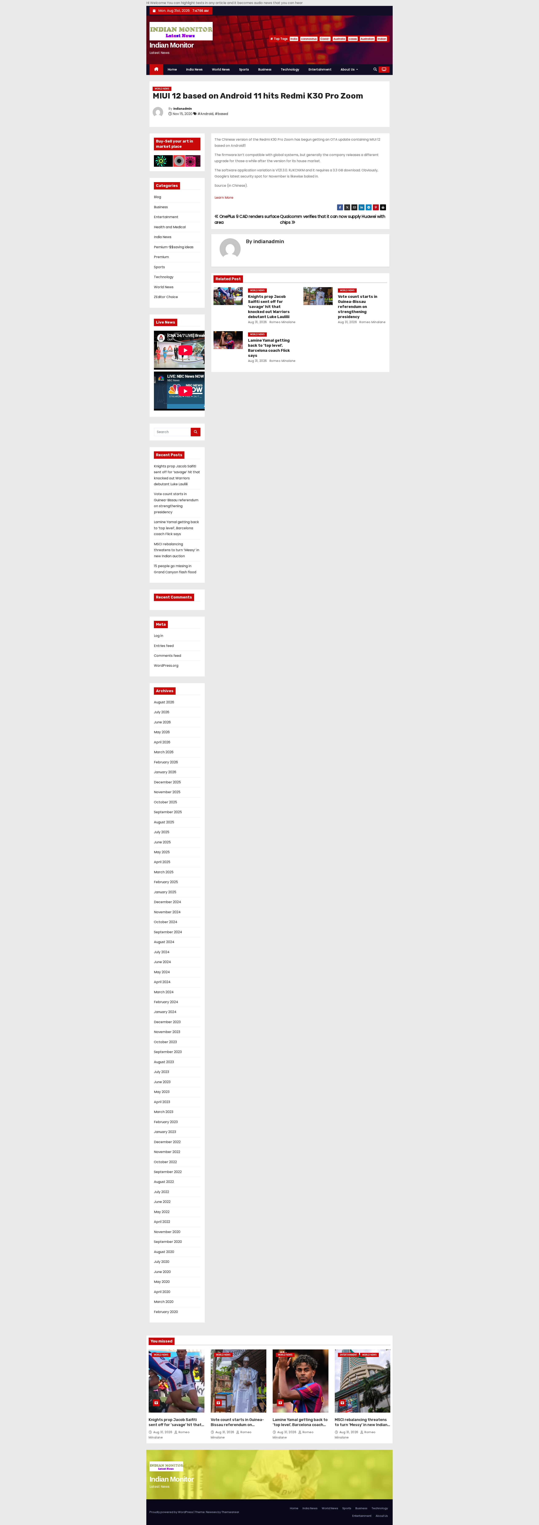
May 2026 (162, 732)
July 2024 (161, 952)
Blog (157, 197)
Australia (339, 39)
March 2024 (164, 992)
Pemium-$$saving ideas (173, 247)
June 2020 (162, 1271)
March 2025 (163, 872)
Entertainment (320, 69)
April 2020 (162, 1291)
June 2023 (162, 1082)
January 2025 (165, 892)
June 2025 (162, 842)
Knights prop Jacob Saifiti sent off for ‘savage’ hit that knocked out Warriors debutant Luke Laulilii (269, 306)
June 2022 (162, 1201)
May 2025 (162, 852)
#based (221, 113)
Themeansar (230, 1512)
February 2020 (166, 1311)
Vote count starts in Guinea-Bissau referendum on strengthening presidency (357, 306)
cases (353, 39)
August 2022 (164, 1181)
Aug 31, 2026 (257, 322)
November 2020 (167, 1231)
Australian (367, 39)
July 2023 (161, 1071)
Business (265, 69)
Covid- (325, 39)
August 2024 (164, 942)
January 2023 (165, 1131)
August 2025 (164, 822)
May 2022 (161, 1211)
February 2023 (166, 1122)
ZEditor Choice (166, 297)
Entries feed (164, 645)
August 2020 (164, 1251)
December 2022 (167, 1142)
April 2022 (162, 1221)
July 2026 (161, 712)
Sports (244, 69)
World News (221, 69)
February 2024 (166, 1002)
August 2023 (164, 1062)
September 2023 (168, 1051)
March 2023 (163, 1111)
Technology (290, 69)
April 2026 (162, 742)
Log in (158, 635)
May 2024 (162, 972)
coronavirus (309, 39)
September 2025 (168, 812)
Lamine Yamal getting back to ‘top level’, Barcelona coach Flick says (176, 528)
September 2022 (168, 1171)
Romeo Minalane (282, 322)
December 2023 (167, 1022)
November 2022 (167, 1151)
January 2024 (165, 1011)
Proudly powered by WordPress (171, 1512)
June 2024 (162, 962)
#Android (205, 113)
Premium (161, 257)
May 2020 (162, 1281)
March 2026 (163, 752)
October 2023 (165, 1042)
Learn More (224, 197)
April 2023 (162, 1102)
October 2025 (165, 802)
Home (172, 69)
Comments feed (167, 655)
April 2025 (162, 862)
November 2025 (167, 792)
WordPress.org (166, 665)
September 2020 (168, 1241)
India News (194, 69)
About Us (348, 69)
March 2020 (163, 1301)
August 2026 (164, 702)
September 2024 (168, 932)
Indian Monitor (171, 45)
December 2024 (167, 902)
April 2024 (162, 982)
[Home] (156, 69)
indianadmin (182, 109)
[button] (375, 69)
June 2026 (162, 722)
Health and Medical (170, 227)
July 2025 (161, 832)
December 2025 (167, 782)
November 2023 (167, 1031)
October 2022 (165, 1162)
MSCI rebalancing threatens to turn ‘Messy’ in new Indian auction (176, 550)
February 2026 (166, 762)
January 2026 (165, 772)
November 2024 (167, 912)
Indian (382, 39)
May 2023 (161, 1091)
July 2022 (161, 1191)
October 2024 (165, 922)
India (294, 39)
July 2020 (161, 1261)
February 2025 (166, 882)
